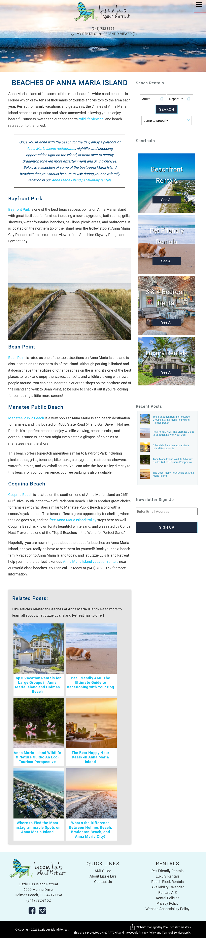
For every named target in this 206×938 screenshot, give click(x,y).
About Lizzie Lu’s (103, 876)
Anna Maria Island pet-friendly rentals (81, 180)
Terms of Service (172, 932)
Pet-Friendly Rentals (167, 870)
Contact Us (103, 881)
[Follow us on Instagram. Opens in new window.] (43, 911)
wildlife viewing (91, 118)
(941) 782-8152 (103, 28)
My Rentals (86, 34)
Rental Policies (167, 897)
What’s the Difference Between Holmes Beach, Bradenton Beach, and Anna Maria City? (90, 829)
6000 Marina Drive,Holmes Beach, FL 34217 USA (38, 892)
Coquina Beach (20, 494)
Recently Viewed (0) (120, 34)
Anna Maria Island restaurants (51, 148)
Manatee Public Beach (26, 418)
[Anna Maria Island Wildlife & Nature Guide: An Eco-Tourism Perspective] (145, 460)
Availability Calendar (167, 887)
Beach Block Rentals (167, 881)
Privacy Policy (167, 903)
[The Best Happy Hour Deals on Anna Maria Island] (145, 474)
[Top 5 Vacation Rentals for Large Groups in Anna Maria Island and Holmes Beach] (145, 419)
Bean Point (17, 357)
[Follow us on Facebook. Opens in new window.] (33, 911)
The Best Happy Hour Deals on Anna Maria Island (90, 757)
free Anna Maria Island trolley (72, 519)
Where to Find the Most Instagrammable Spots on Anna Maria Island (37, 827)
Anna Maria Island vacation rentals (90, 561)
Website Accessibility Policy (167, 908)
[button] (200, 7)
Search (166, 109)
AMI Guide (103, 870)
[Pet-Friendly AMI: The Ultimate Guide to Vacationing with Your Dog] (145, 433)
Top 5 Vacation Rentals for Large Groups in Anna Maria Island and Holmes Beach (37, 684)
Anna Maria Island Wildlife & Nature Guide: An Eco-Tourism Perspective (37, 757)
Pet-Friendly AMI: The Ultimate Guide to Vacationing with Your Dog (90, 682)
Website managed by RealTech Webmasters (163, 927)
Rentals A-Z (167, 892)
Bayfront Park (19, 209)
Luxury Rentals (167, 876)
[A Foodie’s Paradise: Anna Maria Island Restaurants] (145, 447)
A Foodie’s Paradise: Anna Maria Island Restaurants (171, 447)
